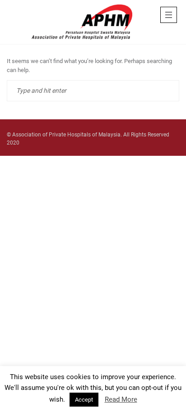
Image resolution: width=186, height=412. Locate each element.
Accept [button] (84, 399)
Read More (121, 399)
